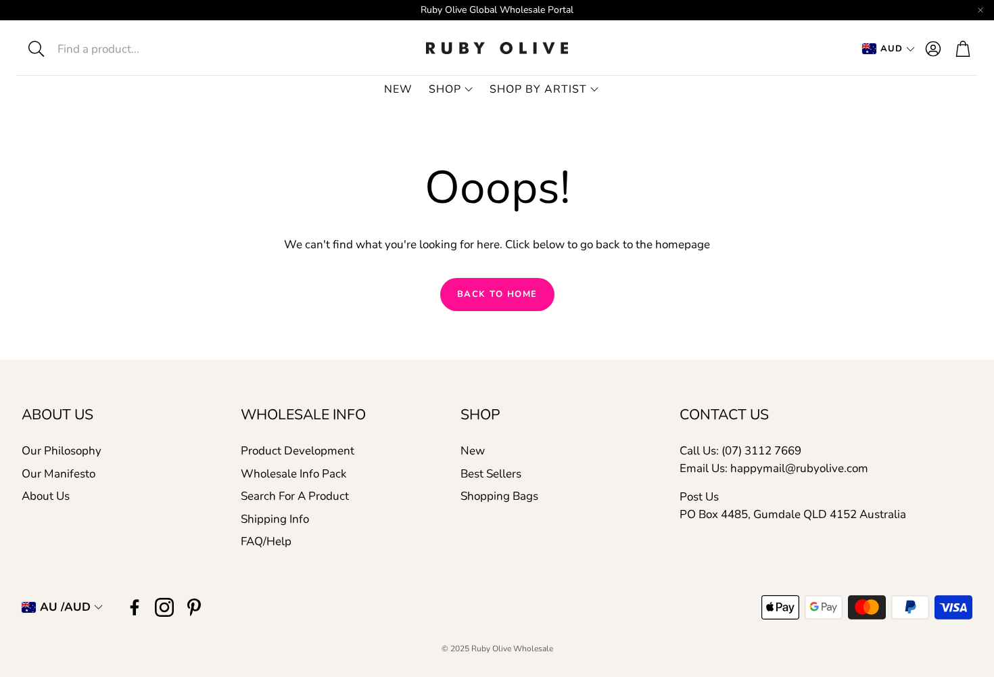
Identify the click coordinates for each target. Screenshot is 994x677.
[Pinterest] (194, 607)
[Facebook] (134, 607)
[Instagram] (164, 607)
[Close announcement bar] (980, 10)
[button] (119, 48)
